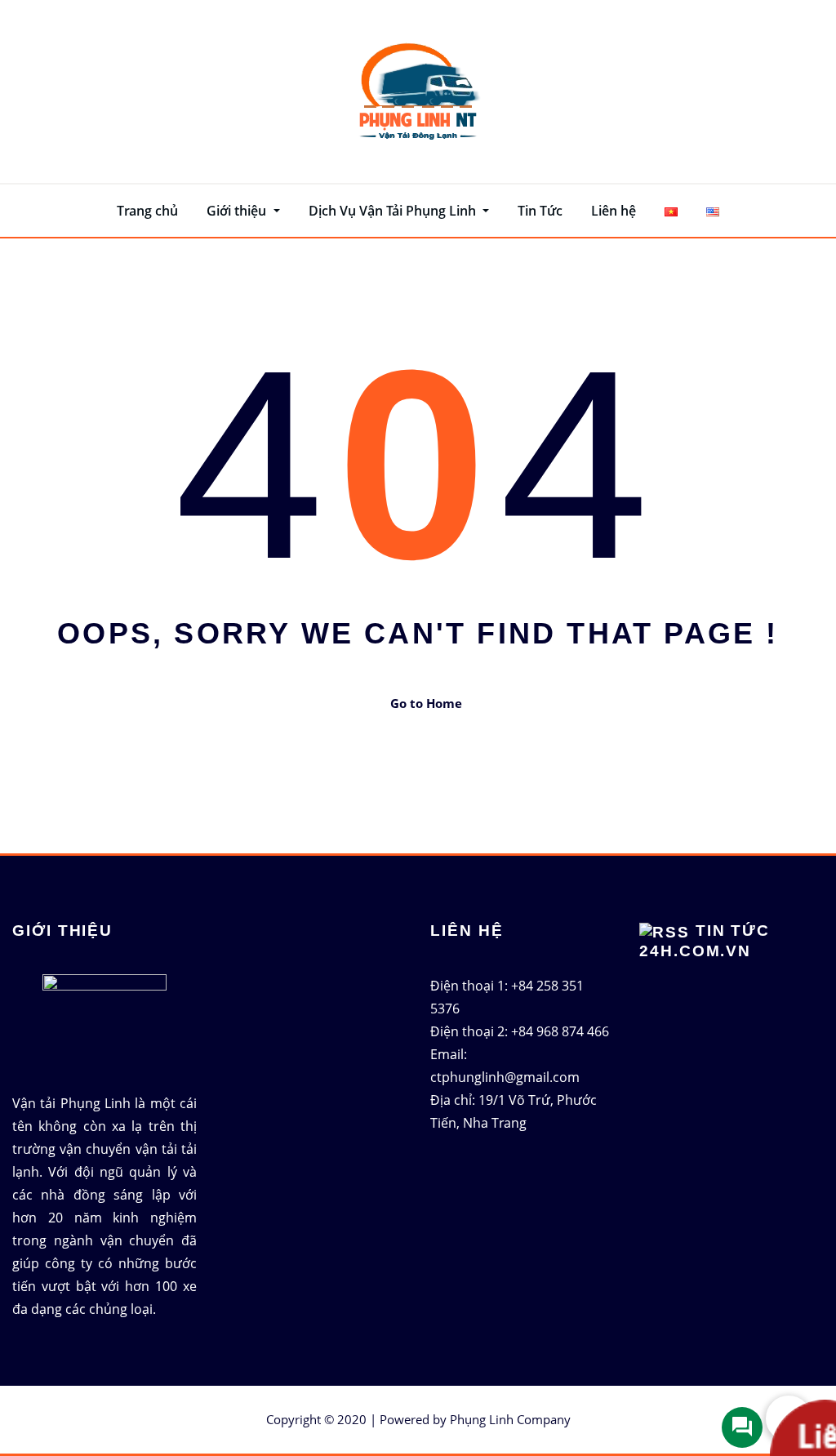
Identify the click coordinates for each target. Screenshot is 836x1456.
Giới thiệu (238, 211)
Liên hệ (613, 211)
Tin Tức (540, 211)
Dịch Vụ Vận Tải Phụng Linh (394, 211)
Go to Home (426, 703)
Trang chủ (147, 211)
